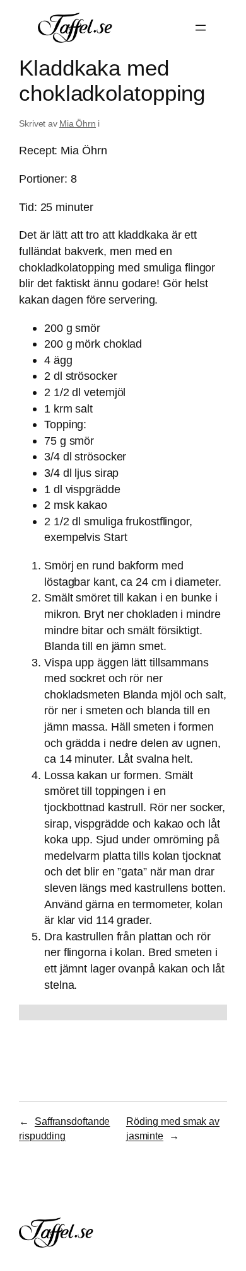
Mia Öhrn (77, 123)
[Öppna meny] (200, 27)
